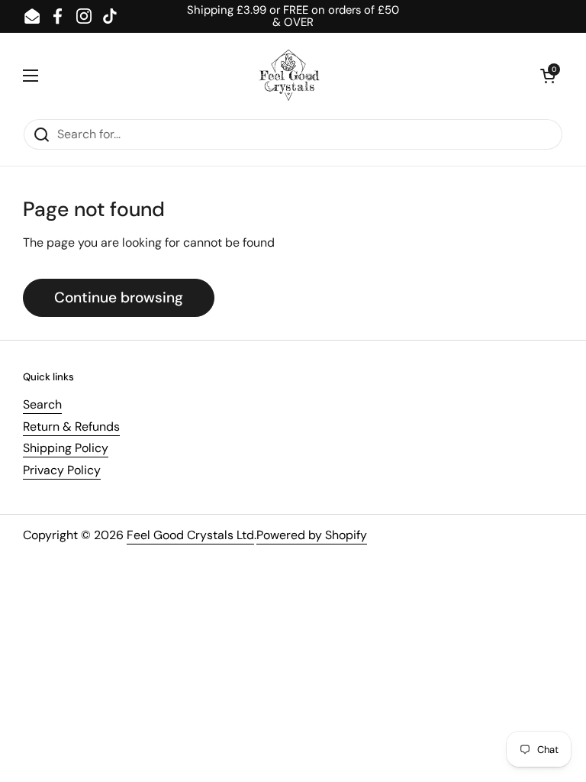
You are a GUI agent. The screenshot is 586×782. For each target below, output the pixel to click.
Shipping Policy (65, 448)
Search (42, 404)
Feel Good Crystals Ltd (190, 535)
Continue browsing (118, 297)
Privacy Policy (62, 470)
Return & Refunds (71, 426)
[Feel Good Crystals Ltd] (289, 75)
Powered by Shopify (311, 535)
